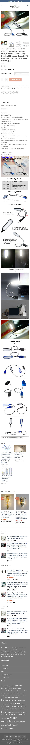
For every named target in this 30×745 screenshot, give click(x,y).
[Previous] (3, 25)
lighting (8, 709)
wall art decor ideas (19, 721)
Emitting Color (6, 73)
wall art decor (7, 721)
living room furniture (22, 712)
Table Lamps (21, 48)
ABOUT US (4, 665)
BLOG (3, 681)
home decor (7, 700)
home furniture (14, 703)
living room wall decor (15, 714)
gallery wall (17, 697)
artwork (8, 685)
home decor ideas (19, 700)
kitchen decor (13, 706)
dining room (12, 695)
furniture (11, 697)
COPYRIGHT (5, 677)
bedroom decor (6, 688)
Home (2, 48)
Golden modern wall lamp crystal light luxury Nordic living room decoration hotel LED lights (7, 515)
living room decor (9, 712)
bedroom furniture (6, 690)
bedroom (18, 686)
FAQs (2, 671)
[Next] (26, 25)
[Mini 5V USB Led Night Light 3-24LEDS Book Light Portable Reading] (7, 471)
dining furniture (4, 695)
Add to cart (15, 79)
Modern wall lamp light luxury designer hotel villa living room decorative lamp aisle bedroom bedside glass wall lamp (22, 515)
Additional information (8, 105)
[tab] (15, 102)
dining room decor (21, 695)
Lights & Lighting (11, 48)
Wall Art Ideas (4, 725)
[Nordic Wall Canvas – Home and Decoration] (15, 5)
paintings (24, 714)
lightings (14, 709)
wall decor (12, 724)
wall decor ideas (7, 728)
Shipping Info (4, 668)
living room (21, 709)
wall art (13, 717)
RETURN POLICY (6, 674)
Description (5, 102)
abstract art (3, 685)
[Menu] (2, 5)
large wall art (23, 706)
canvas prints (4, 693)
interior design (5, 706)
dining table (4, 697)
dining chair (22, 693)
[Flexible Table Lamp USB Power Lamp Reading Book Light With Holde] (20, 448)
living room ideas (4, 714)
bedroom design (17, 688)
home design (4, 704)
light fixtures (3, 709)
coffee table (16, 693)
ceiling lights (10, 693)
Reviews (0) (4, 109)
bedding (12, 685)
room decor (3, 718)
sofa (8, 718)
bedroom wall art (15, 690)
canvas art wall (23, 690)
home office (23, 704)
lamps (18, 706)
